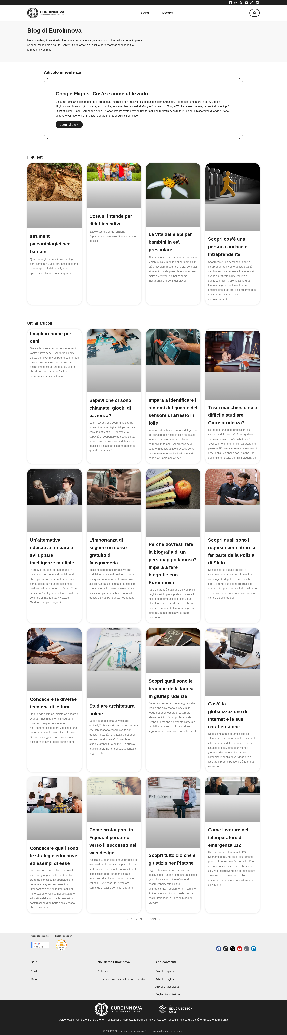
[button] (254, 13)
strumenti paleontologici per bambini (50, 244)
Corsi (145, 13)
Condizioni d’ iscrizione (90, 1019)
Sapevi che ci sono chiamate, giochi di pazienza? (110, 408)
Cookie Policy (146, 1019)
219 (153, 919)
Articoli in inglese (165, 979)
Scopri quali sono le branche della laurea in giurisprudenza (171, 688)
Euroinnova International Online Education (122, 979)
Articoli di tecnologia (167, 986)
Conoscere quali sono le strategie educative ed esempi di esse (54, 856)
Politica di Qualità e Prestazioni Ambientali (204, 1019)
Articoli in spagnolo (166, 971)
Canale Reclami (167, 1019)
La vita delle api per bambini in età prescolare (170, 242)
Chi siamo (103, 971)
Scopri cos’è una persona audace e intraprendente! (227, 246)
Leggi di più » (69, 124)
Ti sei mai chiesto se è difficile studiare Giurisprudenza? (232, 415)
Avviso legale (66, 1019)
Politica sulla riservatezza (121, 1019)
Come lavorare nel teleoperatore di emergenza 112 (228, 837)
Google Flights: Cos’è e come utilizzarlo (102, 93)
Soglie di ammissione (167, 994)
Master (167, 13)
